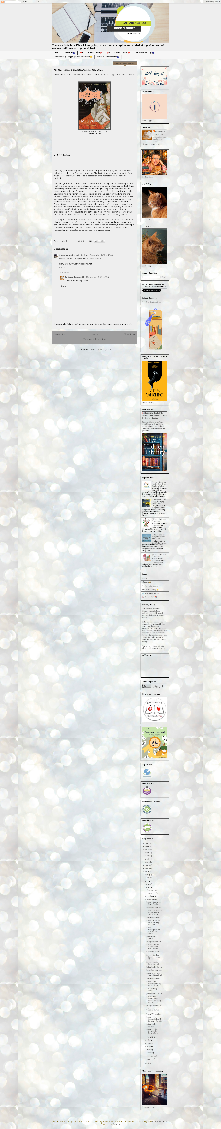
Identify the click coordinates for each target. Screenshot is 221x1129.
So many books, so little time (73, 255)
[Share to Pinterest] (103, 241)
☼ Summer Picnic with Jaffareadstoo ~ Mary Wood (159, 537)
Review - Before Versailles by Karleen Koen (152, 1031)
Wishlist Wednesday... (153, 917)
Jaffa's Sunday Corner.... (151, 937)
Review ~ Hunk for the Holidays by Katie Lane (153, 922)
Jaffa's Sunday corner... (151, 1025)
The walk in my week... (151, 989)
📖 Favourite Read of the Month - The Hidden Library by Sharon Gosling (154, 415)
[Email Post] (90, 241)
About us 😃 (146, 582)
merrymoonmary (160, 1121)
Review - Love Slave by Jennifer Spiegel (154, 974)
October (150, 896)
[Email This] (95, 241)
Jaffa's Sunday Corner (154, 967)
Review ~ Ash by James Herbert (152, 963)
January (150, 1059)
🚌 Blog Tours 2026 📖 (150, 593)
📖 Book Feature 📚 (149, 597)
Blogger (116, 1124)
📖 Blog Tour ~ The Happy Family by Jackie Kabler (159, 502)
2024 (146, 849)
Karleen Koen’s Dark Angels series (94, 220)
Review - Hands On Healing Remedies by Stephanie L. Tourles (159, 484)
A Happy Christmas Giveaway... (159, 520)
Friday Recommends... (154, 942)
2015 (146, 878)
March (149, 1053)
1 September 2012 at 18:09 (101, 255)
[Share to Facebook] (101, 241)
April (149, 1050)
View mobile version (94, 339)
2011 (146, 1063)
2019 (147, 865)
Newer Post (60, 334)
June (148, 1043)
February (150, 1056)
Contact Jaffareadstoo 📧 (151, 586)
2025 (146, 846)
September (151, 899)
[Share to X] (99, 241)
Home (57, 53)
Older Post (129, 334)
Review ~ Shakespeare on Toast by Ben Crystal (153, 930)
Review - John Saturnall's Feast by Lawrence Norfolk (154, 1019)
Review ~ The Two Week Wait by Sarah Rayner (153, 947)
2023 (146, 853)
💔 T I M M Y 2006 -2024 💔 (118, 53)
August (149, 1037)
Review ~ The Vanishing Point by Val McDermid (153, 983)
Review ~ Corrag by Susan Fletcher (153, 903)
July (148, 1040)
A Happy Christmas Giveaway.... (159, 555)
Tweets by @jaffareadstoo (151, 302)
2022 (146, 856)
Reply (62, 267)
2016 (147, 875)
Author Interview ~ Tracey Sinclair (153, 1010)
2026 (147, 843)
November (151, 893)
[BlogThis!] (97, 241)
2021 (146, 859)
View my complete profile (151, 144)
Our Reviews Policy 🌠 (144, 53)
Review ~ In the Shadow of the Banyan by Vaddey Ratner (153, 1000)
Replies (65, 273)
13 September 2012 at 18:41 (97, 277)
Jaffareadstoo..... (73, 277)
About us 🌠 (70, 53)
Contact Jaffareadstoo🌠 (108, 57)
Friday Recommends (153, 907)
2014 (146, 881)
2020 (147, 862)
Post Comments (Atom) (100, 349)
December (151, 890)
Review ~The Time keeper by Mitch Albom (153, 957)
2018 (147, 868)
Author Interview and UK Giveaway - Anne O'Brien (154, 912)
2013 (146, 884)
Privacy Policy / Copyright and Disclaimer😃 (73, 57)
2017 (146, 871)
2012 (146, 887)
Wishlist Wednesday (153, 952)
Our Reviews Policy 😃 (150, 589)
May (148, 1046)
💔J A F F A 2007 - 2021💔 (91, 53)
